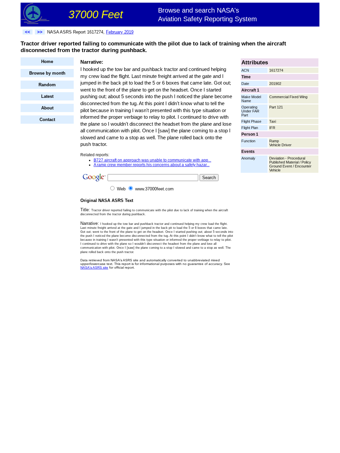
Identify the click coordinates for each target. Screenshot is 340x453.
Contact (47, 119)
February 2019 (119, 32)
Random (47, 84)
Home (47, 61)
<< (27, 32)
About (47, 107)
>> (39, 32)
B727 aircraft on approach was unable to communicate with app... (152, 160)
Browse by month (47, 73)
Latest (47, 96)
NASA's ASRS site (94, 267)
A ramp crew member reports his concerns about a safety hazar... (152, 164)
